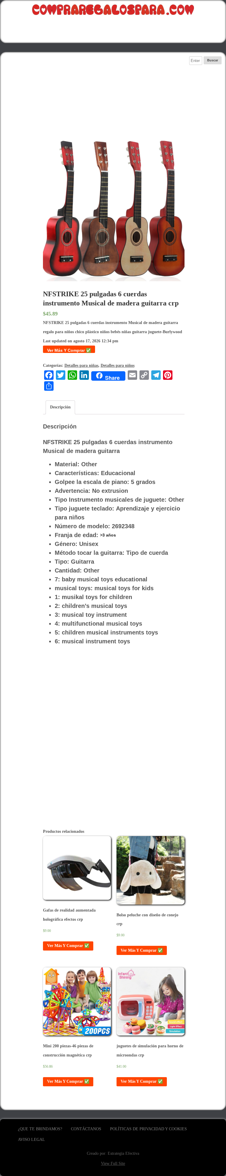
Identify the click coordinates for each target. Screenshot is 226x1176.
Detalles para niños (117, 365)
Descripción (60, 407)
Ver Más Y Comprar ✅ (69, 350)
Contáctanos (86, 1129)
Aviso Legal (31, 1139)
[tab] (60, 407)
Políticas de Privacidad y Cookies (148, 1129)
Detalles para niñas (81, 365)
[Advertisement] (114, 97)
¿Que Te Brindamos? (40, 1129)
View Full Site (113, 1163)
